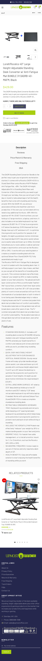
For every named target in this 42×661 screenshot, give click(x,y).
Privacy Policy (7, 571)
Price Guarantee (8, 574)
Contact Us (6, 590)
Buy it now (19, 113)
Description (21, 147)
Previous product (33, 13)
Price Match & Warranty (21, 157)
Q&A (21, 168)
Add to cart (19, 106)
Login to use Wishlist (11, 118)
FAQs (3, 587)
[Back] (3, 13)
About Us (5, 568)
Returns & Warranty (9, 578)
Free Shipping (21, 163)
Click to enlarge (35, 50)
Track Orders (6, 584)
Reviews (21, 152)
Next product (38, 13)
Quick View (38, 483)
